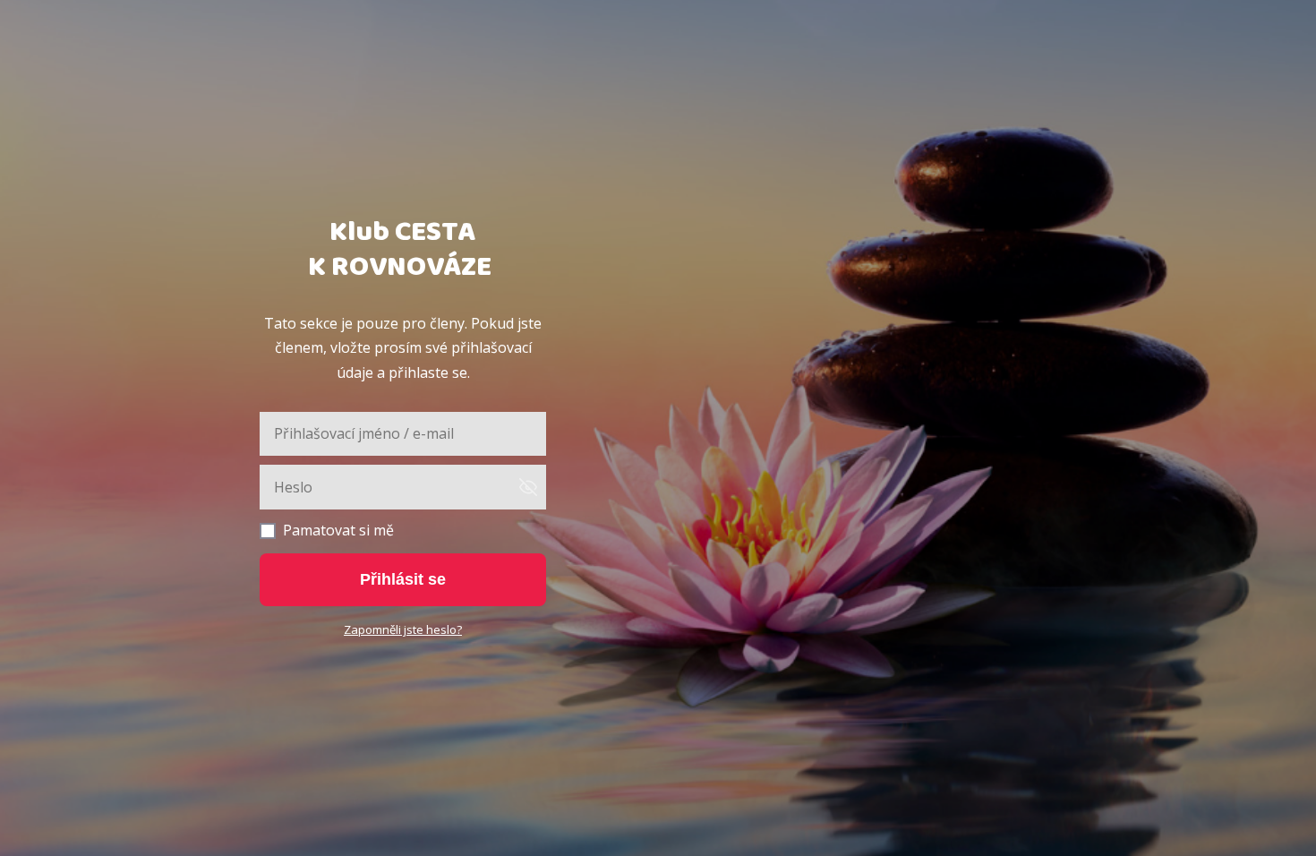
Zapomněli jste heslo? (403, 629)
